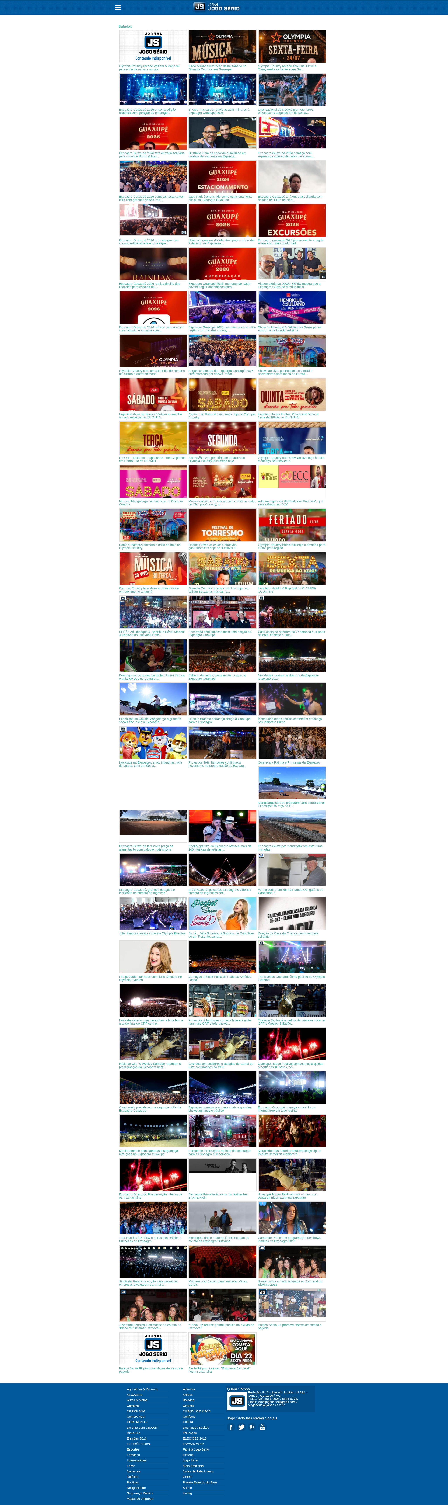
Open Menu (118, 7)
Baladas (125, 26)
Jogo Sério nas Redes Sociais (252, 1418)
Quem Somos (238, 1389)
